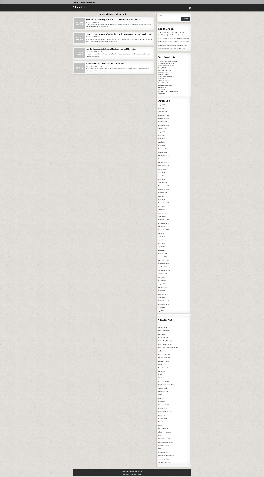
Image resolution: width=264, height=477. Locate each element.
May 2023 (161, 199)
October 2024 (162, 162)
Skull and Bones (163, 445)
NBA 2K (160, 422)
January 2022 (162, 216)
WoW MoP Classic (164, 459)
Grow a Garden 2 (163, 391)
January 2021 (162, 257)
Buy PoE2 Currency (164, 70)
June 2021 (161, 240)
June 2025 (161, 135)
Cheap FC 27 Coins (164, 68)
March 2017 (162, 290)
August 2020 (162, 274)
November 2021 (163, 223)
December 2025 (163, 115)
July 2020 (161, 277)
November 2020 (163, 263)
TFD (159, 449)
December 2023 (163, 186)
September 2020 (164, 270)
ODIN (160, 425)
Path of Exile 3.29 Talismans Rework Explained (173, 38)
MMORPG (161, 415)
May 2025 (161, 138)
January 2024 (162, 182)
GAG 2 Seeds (162, 87)
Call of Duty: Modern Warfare (168, 347)
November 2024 (163, 159)
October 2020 (163, 267)
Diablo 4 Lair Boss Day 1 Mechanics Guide (171, 48)
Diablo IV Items (163, 72)
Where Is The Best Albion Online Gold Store (105, 64)
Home (76, 2)
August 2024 (162, 169)
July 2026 (161, 105)
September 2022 (164, 203)
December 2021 (163, 219)
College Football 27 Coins (166, 63)
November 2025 (163, 118)
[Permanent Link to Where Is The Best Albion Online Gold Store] (79, 68)
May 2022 (161, 206)
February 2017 (163, 294)
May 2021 (161, 243)
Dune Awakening (163, 368)
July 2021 (161, 236)
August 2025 (162, 128)
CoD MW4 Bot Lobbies (165, 83)
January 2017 (162, 297)
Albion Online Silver (88, 2)
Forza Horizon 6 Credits (166, 66)
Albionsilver (79, 7)
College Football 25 (164, 354)
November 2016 (163, 304)
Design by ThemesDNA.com (132, 474)
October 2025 (162, 122)
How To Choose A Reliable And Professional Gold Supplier (111, 49)
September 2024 (163, 166)
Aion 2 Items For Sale (165, 85)
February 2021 (163, 253)
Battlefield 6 (162, 334)
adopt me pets (163, 324)
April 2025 (161, 142)
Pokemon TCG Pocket (165, 442)
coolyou (88, 22)
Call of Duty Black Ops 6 (166, 341)
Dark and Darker (163, 361)
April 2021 (161, 247)
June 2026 (161, 108)
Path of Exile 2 (163, 428)
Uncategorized (163, 452)
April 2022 (161, 209)
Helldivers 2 (162, 398)
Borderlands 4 (163, 337)
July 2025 (161, 132)
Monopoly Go (162, 418)
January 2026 (162, 111)
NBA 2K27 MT (162, 78)
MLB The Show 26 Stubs (166, 76)
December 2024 (163, 155)
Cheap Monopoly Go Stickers (167, 61)
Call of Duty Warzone (165, 344)
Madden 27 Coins (163, 74)
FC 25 (160, 378)
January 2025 (162, 152)
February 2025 (163, 149)
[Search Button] (190, 8)
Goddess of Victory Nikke (166, 385)
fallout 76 (161, 374)
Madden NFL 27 (163, 405)
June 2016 (161, 307)
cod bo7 (160, 351)
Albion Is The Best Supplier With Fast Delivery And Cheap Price (113, 19)
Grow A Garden (163, 388)
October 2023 (162, 192)
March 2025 (162, 145)
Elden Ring (161, 371)
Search (160, 15)
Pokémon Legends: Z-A (166, 439)
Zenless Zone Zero (164, 462)
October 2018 (162, 287)
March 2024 (162, 179)
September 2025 (164, 125)
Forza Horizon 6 (163, 381)
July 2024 (161, 172)
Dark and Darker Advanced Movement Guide (172, 45)
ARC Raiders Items (164, 81)
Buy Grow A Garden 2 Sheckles (168, 91)
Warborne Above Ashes (166, 455)
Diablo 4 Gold (162, 93)
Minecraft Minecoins (165, 412)
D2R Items (161, 89)
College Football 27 (164, 357)
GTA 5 (160, 395)
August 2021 (162, 233)
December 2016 (163, 301)
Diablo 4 (161, 364)
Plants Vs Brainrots (164, 432)
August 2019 (162, 284)
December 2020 (163, 260)
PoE (159, 435)
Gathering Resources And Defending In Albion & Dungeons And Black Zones (119, 34)
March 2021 (162, 250)
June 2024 (161, 176)
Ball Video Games (164, 330)
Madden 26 (162, 401)
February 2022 (163, 213)
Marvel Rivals (162, 408)
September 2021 (163, 230)
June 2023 (161, 196)
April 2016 (161, 311)
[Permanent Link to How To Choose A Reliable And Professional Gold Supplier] (79, 53)
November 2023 (163, 189)
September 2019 (163, 280)
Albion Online (162, 327)
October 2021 (162, 226)
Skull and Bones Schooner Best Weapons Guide (173, 42)
